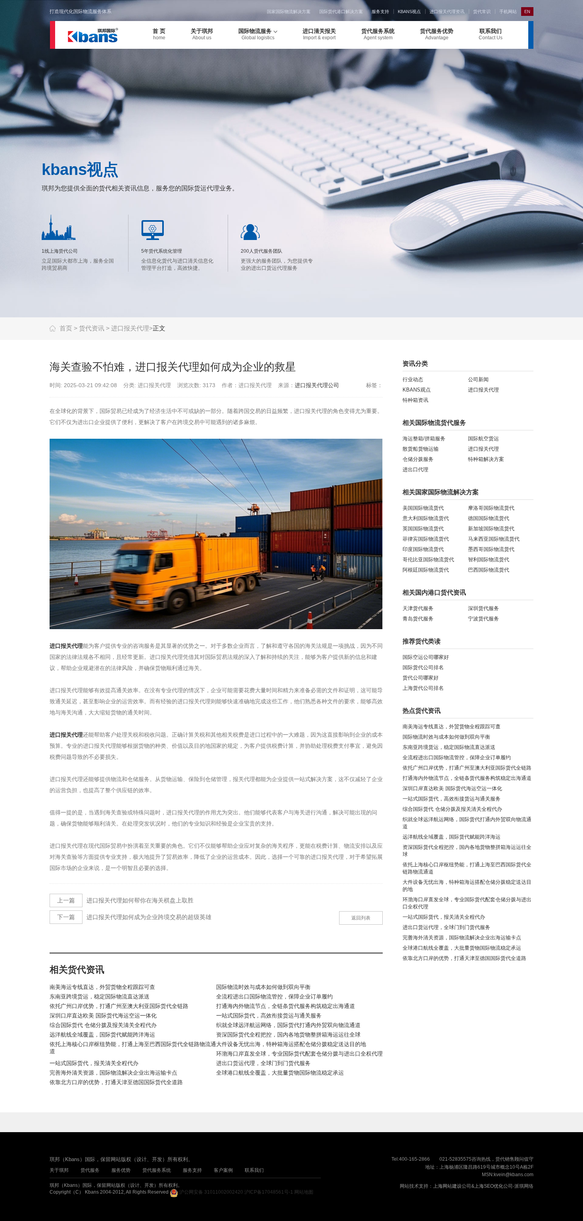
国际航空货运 (483, 439)
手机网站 (508, 11)
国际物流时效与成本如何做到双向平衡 (263, 987)
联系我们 (490, 34)
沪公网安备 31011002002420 (211, 1192)
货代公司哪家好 (421, 678)
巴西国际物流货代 (488, 570)
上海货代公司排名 (423, 688)
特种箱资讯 (415, 400)
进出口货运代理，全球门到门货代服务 (263, 1063)
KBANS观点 (417, 390)
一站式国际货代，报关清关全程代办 (94, 1063)
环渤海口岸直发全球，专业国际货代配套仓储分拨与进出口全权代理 (299, 1053)
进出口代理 (415, 469)
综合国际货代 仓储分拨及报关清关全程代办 (103, 1025)
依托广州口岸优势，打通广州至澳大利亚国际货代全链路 (119, 1006)
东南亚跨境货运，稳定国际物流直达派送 (100, 996)
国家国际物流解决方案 (289, 11)
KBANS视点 (409, 11)
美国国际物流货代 (423, 508)
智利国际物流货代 (488, 560)
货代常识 (482, 11)
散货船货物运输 (421, 449)
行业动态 (413, 379)
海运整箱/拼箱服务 (424, 439)
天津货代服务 (418, 608)
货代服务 (90, 1170)
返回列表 (360, 918)
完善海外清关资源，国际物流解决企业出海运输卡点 (113, 1072)
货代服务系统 (378, 34)
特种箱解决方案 (486, 459)
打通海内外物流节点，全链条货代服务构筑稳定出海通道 (285, 1006)
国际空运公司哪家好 (426, 657)
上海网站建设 (447, 1186)
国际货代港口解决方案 (341, 11)
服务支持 (380, 11)
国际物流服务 (256, 34)
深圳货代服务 (483, 608)
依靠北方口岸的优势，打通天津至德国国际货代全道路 (116, 1082)
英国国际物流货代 (423, 529)
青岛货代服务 (418, 619)
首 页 (159, 34)
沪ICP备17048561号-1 (268, 1192)
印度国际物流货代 (423, 549)
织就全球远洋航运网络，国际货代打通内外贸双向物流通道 (288, 1025)
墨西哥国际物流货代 (491, 549)
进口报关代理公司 (317, 385)
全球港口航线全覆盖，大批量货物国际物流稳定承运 (280, 1072)
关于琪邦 (202, 34)
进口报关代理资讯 (447, 11)
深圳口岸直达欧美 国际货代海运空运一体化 (103, 1015)
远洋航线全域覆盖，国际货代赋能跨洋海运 (102, 1034)
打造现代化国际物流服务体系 (80, 11)
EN (527, 11)
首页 (65, 328)
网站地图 (303, 1192)
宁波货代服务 (483, 619)
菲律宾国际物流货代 (426, 539)
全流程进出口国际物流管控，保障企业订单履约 (274, 996)
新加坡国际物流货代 (491, 529)
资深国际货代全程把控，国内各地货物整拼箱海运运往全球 (288, 1034)
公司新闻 (478, 379)
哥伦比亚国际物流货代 (428, 560)
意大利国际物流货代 (426, 518)
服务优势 (120, 1170)
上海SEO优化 (488, 1186)
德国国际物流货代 (488, 518)
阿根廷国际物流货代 (426, 570)
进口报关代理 (130, 328)
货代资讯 (91, 328)
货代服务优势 (436, 34)
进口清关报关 (319, 34)
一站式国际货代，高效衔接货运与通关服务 (269, 1015)
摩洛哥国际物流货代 (491, 508)
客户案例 (223, 1170)
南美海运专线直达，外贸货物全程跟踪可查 (102, 987)
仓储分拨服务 (418, 459)
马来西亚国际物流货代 (494, 539)
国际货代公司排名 (423, 667)
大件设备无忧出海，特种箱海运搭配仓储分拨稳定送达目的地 (291, 1044)
